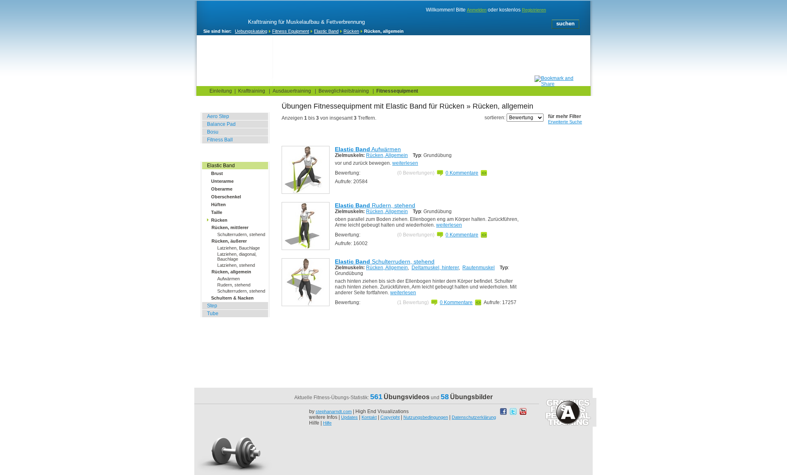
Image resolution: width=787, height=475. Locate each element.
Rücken (351, 31)
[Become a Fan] (504, 413)
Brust (217, 173)
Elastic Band (326, 31)
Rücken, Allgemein (387, 155)
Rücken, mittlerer (230, 227)
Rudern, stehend (233, 284)
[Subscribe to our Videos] (523, 413)
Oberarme (221, 188)
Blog (246, 80)
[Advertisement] (386, 57)
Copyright (390, 417)
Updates (349, 417)
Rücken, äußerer (229, 241)
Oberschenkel (226, 196)
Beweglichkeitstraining (343, 91)
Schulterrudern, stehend (241, 234)
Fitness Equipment (290, 31)
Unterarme (222, 181)
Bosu (212, 132)
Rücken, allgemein (231, 271)
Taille (216, 212)
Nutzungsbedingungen (425, 417)
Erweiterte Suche (565, 121)
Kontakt (369, 417)
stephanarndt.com (334, 411)
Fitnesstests (345, 80)
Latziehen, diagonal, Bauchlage (237, 256)
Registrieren (534, 9)
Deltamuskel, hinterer (435, 267)
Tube (212, 313)
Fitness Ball (220, 140)
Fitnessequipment (397, 91)
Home (213, 80)
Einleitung (220, 91)
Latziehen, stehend (236, 265)
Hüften (218, 204)
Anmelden (477, 9)
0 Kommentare (462, 173)
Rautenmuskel (478, 267)
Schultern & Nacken (232, 297)
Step (212, 306)
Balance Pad (221, 124)
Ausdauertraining (292, 91)
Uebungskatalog (251, 31)
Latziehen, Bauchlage (238, 247)
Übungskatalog (291, 80)
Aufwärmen (228, 278)
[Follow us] (514, 413)
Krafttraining (251, 91)
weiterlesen (405, 163)
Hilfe (327, 422)
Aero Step (218, 116)
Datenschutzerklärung (474, 417)
